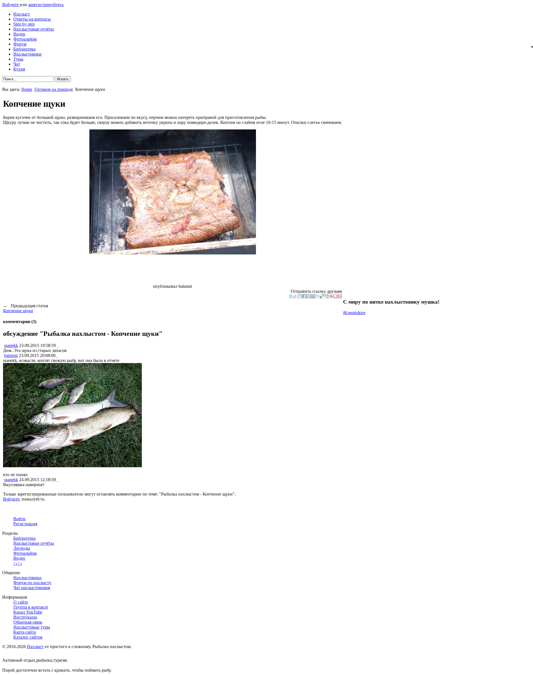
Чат (16, 64)
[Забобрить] (331, 296)
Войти (19, 518)
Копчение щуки (18, 310)
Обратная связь (27, 622)
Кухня (19, 69)
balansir (11, 355)
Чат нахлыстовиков (31, 587)
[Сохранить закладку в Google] (326, 296)
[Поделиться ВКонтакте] (308, 296)
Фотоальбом (25, 39)
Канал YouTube (27, 612)
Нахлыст (21, 14)
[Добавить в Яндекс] (295, 296)
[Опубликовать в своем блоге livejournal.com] (317, 296)
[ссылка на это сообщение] (57, 345)
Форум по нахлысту (32, 582)
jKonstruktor (354, 312)
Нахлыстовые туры (31, 627)
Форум (19, 44)
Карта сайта (24, 632)
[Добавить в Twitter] (291, 296)
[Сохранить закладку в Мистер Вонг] (340, 296)
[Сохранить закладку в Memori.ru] (335, 296)
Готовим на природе (53, 89)
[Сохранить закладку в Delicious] (322, 296)
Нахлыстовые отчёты (33, 29)
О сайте (20, 602)
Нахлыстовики (27, 54)
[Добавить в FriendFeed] (300, 296)
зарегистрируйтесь (46, 4)
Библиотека (24, 49)
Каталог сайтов (27, 637)
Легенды (21, 548)
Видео (19, 34)
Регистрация (25, 523)
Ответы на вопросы (32, 19)
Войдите (11, 4)
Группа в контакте (30, 607)
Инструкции (25, 617)
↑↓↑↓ (17, 563)
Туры (18, 59)
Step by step (24, 24)
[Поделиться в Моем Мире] (313, 296)
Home (26, 89)
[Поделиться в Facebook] (304, 296)
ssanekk (11, 345)
